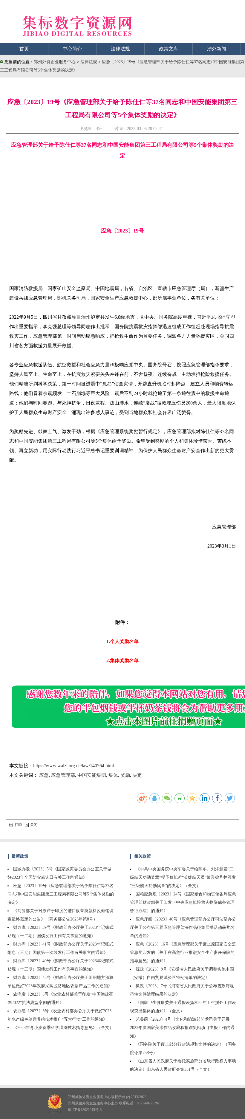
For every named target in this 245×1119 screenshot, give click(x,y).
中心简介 (72, 48)
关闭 (33, 825)
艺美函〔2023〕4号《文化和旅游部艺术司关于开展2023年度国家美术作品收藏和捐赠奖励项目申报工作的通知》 (182, 1027)
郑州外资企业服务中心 (55, 62)
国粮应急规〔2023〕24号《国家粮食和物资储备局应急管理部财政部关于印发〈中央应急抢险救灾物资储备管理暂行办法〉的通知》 (183, 902)
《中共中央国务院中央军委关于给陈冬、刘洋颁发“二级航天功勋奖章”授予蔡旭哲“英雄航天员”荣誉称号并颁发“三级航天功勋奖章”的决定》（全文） (183, 877)
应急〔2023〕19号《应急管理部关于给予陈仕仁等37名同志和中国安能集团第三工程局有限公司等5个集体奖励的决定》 (60, 894)
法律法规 (120, 48)
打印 (18, 825)
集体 (113, 775)
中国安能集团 (91, 775)
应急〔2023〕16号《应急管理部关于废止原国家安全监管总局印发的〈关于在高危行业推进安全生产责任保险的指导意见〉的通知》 (183, 952)
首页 (24, 48)
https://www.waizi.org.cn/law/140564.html (73, 765)
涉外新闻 (216, 48)
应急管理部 (63, 775)
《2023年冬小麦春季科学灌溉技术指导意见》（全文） (63, 1027)
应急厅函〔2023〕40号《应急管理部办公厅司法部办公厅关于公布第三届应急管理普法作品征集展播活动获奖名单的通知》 (183, 927)
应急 (44, 775)
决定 (137, 775)
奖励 (125, 775)
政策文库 (168, 48)
